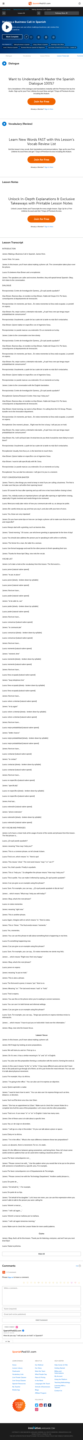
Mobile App (16, 1390)
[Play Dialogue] (4, 63)
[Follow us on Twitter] (36, 1405)
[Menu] (3, 3)
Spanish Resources (19, 1383)
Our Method (39, 1365)
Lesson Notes (45, 56)
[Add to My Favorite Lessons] (31, 37)
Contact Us (58, 1390)
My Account (58, 1376)
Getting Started (59, 1368)
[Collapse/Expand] (41, 1266)
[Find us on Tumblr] (49, 1405)
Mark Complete (12, 37)
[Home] (39, 5)
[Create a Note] (38, 37)
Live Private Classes (19, 1377)
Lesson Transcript (63, 56)
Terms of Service (63, 1436)
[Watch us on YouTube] (41, 1405)
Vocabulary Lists (17, 1374)
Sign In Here (49, 109)
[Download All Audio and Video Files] (53, 37)
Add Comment (41, 1320)
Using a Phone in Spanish (40, 44)
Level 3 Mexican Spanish (10, 47)
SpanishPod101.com (64, 1432)
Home (14, 1365)
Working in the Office (57, 44)
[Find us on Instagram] (36, 1409)
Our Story (38, 1368)
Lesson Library (6, 9)
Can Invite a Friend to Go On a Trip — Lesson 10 (62, 47)
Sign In (10, 1277)
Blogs (37, 1390)
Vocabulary (27, 56)
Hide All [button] (41, 1254)
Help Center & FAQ (61, 1365)
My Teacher (16, 1387)
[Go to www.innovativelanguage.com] (41, 1427)
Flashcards (16, 1371)
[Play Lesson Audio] (7, 27)
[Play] (4, 124)
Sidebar (61, 13)
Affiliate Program (40, 1393)
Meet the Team (40, 1371)
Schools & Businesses (42, 1387)
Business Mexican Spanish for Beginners (33, 47)
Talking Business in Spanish (21, 9)
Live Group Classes (19, 1380)
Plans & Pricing (40, 1377)
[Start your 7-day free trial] (19, 1405)
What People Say (41, 1374)
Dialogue (9, 56)
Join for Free (41, 101)
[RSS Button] (3, 1272)
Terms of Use (46, 1434)
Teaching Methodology (62, 1382)
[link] (4, 13)
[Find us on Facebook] (45, 1405)
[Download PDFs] (46, 37)
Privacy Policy (36, 1434)
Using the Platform (60, 1379)
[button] (79, 3)
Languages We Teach (42, 1383)
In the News (39, 1380)
